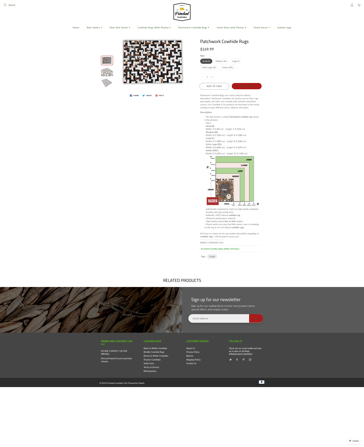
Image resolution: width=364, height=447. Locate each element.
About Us (190, 348)
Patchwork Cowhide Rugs (193, 27)
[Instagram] (250, 359)
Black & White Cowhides (155, 348)
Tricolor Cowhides (152, 359)
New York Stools (119, 27)
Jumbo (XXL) (227, 67)
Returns (189, 356)
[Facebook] (236, 359)
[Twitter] (230, 359)
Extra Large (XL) (209, 67)
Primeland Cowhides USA (116, 383)
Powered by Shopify (136, 383)
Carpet (212, 256)
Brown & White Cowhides (156, 356)
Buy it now (247, 86)
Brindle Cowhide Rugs (154, 352)
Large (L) (236, 61)
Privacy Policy (192, 352)
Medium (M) (221, 61)
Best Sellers (94, 27)
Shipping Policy (193, 359)
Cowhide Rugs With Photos (153, 27)
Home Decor (261, 27)
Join (256, 318)
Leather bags (284, 27)
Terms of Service (151, 367)
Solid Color (149, 363)
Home (76, 27)
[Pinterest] (243, 359)
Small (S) (206, 61)
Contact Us (191, 363)
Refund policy (150, 371)
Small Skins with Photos (231, 27)
